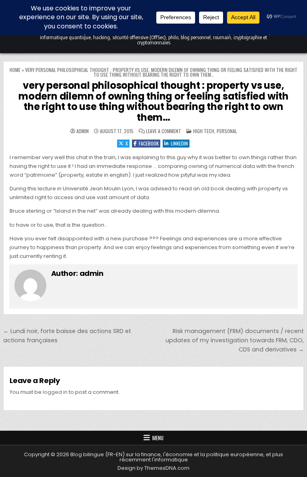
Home (15, 69)
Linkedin (179, 143)
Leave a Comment (163, 131)
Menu (157, 438)
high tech (203, 131)
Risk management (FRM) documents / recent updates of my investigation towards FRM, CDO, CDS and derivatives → (234, 340)
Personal (227, 131)
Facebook (149, 143)
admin (82, 131)
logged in (55, 392)
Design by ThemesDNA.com (153, 468)
